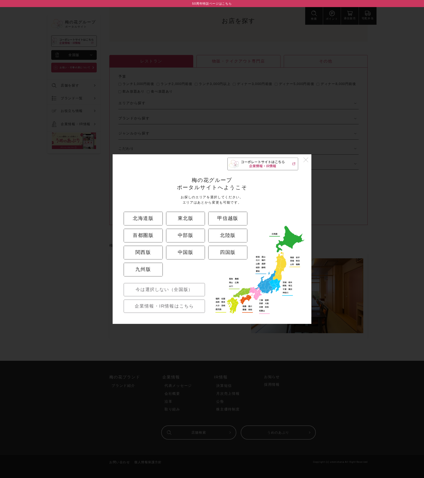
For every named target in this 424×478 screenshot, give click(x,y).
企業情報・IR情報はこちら (164, 306)
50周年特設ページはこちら (212, 3)
